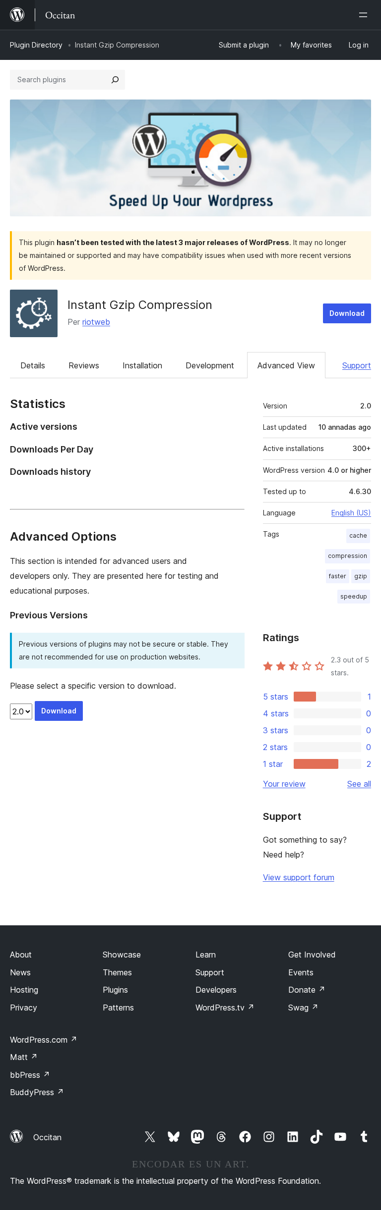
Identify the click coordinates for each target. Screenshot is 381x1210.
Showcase (122, 954)
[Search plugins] (115, 80)
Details (32, 365)
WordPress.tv (224, 1007)
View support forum (298, 877)
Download (347, 313)
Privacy (23, 1007)
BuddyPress (37, 1092)
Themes (117, 972)
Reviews (83, 365)
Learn (205, 954)
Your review (284, 784)
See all (359, 784)
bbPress (30, 1075)
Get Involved (312, 954)
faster (337, 576)
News (20, 972)
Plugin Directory (36, 45)
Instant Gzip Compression (139, 305)
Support (356, 365)
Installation (142, 365)
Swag (303, 1007)
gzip (360, 576)
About (21, 954)
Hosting (24, 990)
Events (301, 972)
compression (347, 555)
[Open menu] (365, 15)
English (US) (351, 512)
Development (210, 365)
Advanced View (286, 365)
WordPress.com (43, 1040)
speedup (353, 596)
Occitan (47, 1137)
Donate (306, 990)
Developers (216, 990)
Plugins (115, 990)
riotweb (96, 322)
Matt (24, 1057)
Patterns (118, 1007)
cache (358, 535)
